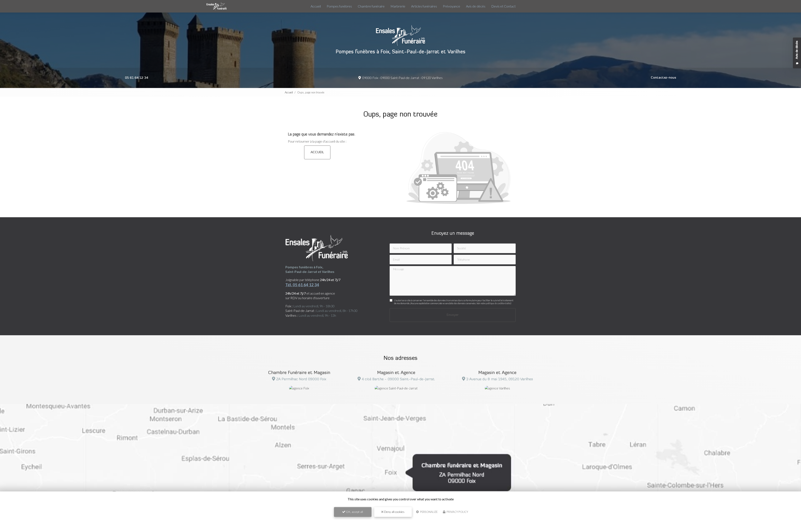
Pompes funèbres (339, 6)
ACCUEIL (317, 152)
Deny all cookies (393, 511)
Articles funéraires (424, 6)
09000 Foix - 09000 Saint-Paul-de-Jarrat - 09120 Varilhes (402, 78)
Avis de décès (475, 6)
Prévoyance (451, 6)
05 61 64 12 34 (136, 78)
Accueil (316, 6)
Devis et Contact (503, 6)
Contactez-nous (663, 77)
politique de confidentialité (498, 303)
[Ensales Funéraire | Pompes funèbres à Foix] (217, 6)
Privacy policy (457, 511)
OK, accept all (354, 511)
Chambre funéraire (371, 6)
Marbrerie (397, 6)
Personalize (428, 511)
